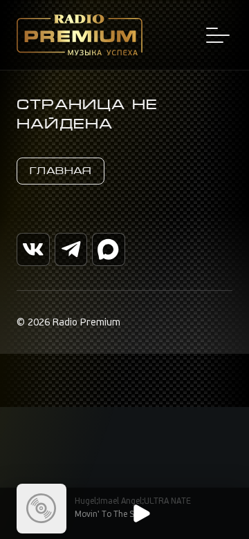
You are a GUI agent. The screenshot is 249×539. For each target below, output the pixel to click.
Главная (60, 171)
